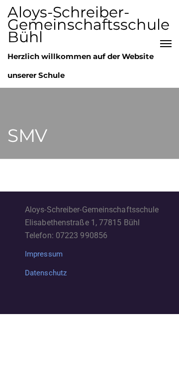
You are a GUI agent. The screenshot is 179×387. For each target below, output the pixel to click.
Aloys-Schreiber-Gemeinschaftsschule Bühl (88, 24)
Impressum (44, 254)
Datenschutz (46, 272)
